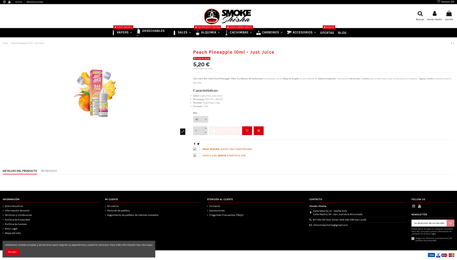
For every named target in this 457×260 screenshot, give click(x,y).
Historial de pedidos (118, 210)
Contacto (214, 206)
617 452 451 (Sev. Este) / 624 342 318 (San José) (339, 219)
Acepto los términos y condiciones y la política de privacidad (434, 239)
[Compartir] (194, 143)
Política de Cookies (16, 224)
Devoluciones (34, 1)
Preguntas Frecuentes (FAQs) (226, 215)
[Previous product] (452, 43)
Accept (12, 251)
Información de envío (17, 210)
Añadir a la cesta (227, 130)
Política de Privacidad (17, 219)
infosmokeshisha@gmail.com (330, 225)
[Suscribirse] (450, 223)
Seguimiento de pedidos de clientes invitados (133, 215)
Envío (19, 1)
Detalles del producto (20, 170)
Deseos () (447, 1)
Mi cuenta (113, 206)
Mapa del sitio (13, 233)
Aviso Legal (11, 228)
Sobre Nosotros (14, 206)
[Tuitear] (198, 143)
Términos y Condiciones (18, 215)
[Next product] (453, 43)
